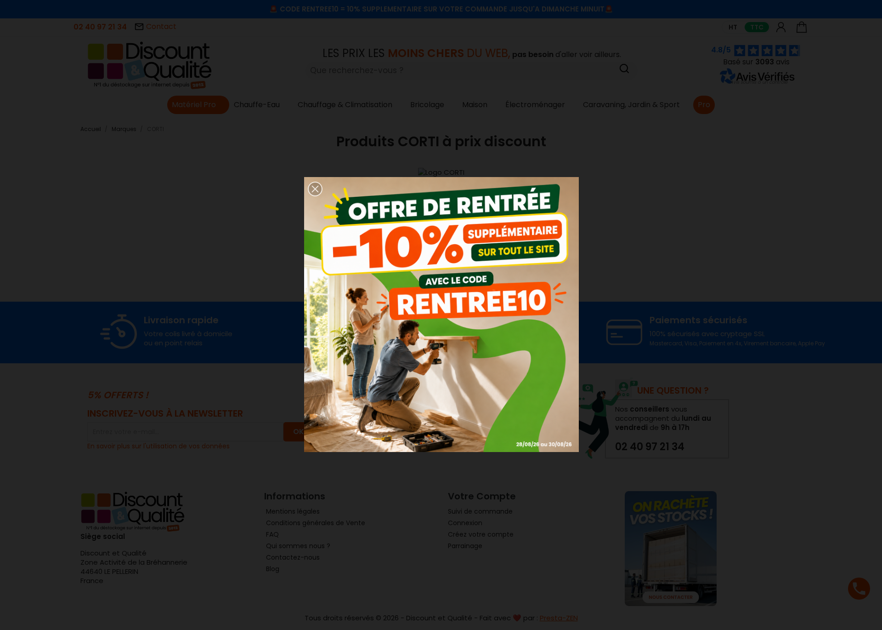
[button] (315, 189)
